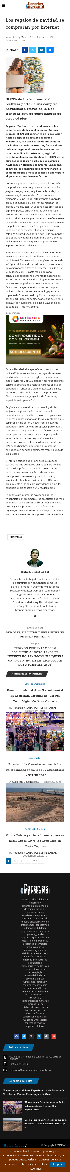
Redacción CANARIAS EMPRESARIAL (35, 707)
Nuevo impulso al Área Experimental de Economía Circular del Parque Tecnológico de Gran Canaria (35, 695)
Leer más (36, 1168)
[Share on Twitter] (32, 50)
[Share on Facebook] (25, 50)
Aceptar (57, 1164)
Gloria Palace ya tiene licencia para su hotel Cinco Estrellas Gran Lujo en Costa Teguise (35, 840)
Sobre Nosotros (19, 1047)
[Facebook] (16, 1036)
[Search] (66, 5)
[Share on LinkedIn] (41, 50)
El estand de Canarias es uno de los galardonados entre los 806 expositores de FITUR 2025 (35, 769)
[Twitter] (24, 1036)
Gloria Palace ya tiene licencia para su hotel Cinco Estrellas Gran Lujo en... (45, 1124)
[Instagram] (31, 1036)
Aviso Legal (14, 1146)
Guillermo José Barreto (25, 781)
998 (35, 860)
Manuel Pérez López (33, 37)
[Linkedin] (39, 1036)
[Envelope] (54, 1036)
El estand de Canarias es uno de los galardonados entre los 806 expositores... (45, 1106)
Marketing (16, 537)
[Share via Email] (50, 50)
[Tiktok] (46, 1036)
